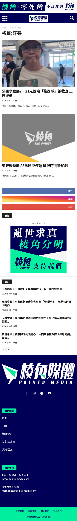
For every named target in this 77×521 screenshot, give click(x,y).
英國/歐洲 (7, 433)
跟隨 (70, 198)
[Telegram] (42, 393)
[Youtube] (49, 393)
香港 (4, 418)
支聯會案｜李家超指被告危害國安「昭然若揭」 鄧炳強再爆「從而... (36, 303)
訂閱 (70, 206)
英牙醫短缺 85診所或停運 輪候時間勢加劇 (35, 165)
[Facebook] (27, 393)
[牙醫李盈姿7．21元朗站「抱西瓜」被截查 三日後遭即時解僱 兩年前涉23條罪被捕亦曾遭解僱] (38, 63)
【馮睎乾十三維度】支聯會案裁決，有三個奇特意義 (32, 289)
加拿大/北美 (8, 441)
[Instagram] (35, 393)
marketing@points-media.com (19, 490)
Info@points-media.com (15, 479)
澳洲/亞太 (7, 449)
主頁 (4, 27)
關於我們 (45, 511)
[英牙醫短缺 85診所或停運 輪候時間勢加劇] (38, 138)
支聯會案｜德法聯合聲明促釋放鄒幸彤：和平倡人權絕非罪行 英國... (38, 319)
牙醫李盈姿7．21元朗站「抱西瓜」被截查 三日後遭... (37, 93)
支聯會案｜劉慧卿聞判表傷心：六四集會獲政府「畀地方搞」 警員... (38, 336)
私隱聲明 (32, 511)
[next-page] (8, 349)
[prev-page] (4, 349)
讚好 (70, 190)
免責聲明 (20, 511)
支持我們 (57, 511)
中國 (4, 426)
